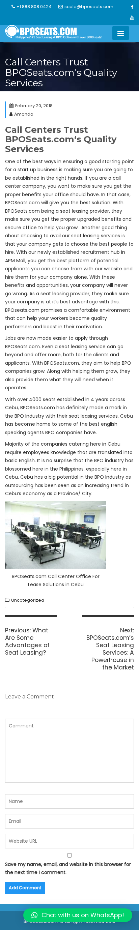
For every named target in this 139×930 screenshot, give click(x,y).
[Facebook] (132, 7)
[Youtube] (132, 17)
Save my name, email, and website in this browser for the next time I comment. (68, 868)
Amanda (23, 114)
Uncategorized (27, 600)
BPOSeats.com (39, 139)
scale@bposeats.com (88, 6)
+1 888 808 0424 (34, 6)
